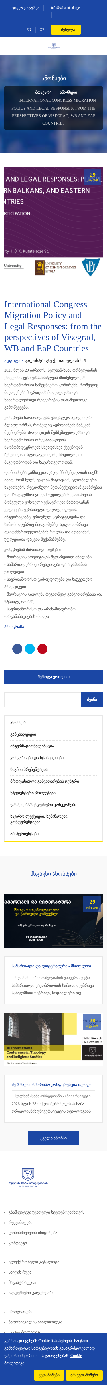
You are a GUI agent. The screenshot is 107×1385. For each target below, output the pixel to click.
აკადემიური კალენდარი (31, 1293)
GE (42, 30)
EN (29, 30)
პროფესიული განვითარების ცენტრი (44, 781)
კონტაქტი (18, 1243)
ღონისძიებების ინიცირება (33, 1233)
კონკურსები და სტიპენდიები (37, 758)
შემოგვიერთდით (54, 677)
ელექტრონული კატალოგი (34, 1262)
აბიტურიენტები (24, 834)
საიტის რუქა (20, 1272)
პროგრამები (20, 1312)
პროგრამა (14, 627)
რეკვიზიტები (20, 1222)
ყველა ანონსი (53, 1138)
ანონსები (68, 92)
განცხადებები (23, 734)
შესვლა (67, 29)
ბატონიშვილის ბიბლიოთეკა (35, 1322)
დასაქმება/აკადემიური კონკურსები (43, 805)
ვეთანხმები (49, 1375)
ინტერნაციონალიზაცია (32, 746)
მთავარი (42, 92)
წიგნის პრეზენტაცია (29, 769)
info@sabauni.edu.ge (65, 8)
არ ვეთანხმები (84, 1375)
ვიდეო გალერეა (25, 8)
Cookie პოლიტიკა (25, 1332)
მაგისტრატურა (22, 1282)
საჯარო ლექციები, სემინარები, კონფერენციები (39, 819)
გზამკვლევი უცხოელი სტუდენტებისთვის (46, 1212)
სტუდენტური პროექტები (33, 793)
